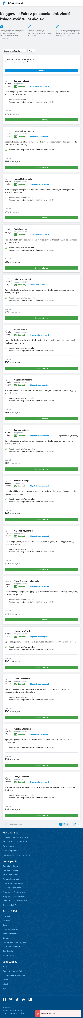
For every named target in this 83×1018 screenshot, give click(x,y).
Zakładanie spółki (10, 870)
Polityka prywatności (10, 1013)
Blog (5, 966)
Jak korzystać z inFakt (13, 971)
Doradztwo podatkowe (13, 883)
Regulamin (6, 1007)
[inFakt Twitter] (10, 999)
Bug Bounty (8, 951)
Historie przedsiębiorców (14, 975)
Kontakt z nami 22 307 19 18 (15, 837)
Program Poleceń (10, 929)
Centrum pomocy (11, 850)
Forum (6, 979)
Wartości (6, 920)
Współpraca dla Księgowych (15, 942)
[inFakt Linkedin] (30, 999)
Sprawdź (41, 71)
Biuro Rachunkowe (11, 874)
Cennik (6, 925)
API (4, 988)
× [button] (79, 1012)
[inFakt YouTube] (23, 999)
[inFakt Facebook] (4, 999)
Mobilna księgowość (12, 887)
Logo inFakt (4, 3)
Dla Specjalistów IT (11, 946)
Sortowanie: (14, 51)
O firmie (6, 916)
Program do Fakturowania (14, 892)
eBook (5, 984)
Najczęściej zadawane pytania (16, 855)
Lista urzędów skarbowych (15, 900)
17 (75, 824)
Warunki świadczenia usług (12, 1010)
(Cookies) (21, 1013)
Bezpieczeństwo (10, 933)
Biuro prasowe (9, 846)
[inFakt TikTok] (17, 999)
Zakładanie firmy (10, 866)
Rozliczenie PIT (9, 905)
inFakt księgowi (15, 3)
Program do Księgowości (14, 896)
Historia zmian (9, 955)
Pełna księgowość (11, 879)
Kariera (6, 938)
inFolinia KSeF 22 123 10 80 (15, 842)
